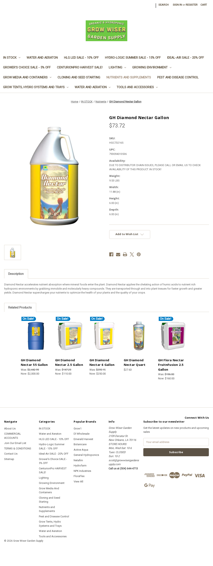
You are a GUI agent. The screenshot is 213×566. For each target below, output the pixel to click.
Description (16, 274)
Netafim (78, 460)
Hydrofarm (80, 465)
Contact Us (10, 453)
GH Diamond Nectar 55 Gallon (34, 362)
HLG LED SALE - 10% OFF (81, 57)
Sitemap (9, 459)
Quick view (35, 336)
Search (164, 4)
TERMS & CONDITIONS (17, 448)
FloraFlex (79, 476)
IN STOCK (10, 57)
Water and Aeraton (42, 57)
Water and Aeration (91, 87)
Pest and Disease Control (178, 77)
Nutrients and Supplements (128, 77)
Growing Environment (150, 67)
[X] (132, 254)
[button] (106, 550)
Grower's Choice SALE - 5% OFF (27, 67)
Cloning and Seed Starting (79, 77)
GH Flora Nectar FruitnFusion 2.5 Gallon (171, 364)
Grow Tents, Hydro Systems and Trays (34, 87)
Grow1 (78, 428)
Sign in (177, 4)
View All (78, 481)
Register (192, 4)
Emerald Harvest (83, 439)
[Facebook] (111, 254)
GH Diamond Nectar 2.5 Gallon (69, 362)
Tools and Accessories (135, 87)
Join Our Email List (15, 443)
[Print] (125, 254)
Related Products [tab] (20, 307)
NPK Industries (82, 470)
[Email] (118, 254)
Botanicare (80, 444)
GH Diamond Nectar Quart (135, 362)
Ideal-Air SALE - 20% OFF (185, 57)
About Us (10, 428)
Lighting (115, 67)
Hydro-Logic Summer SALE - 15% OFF (133, 57)
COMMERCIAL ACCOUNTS (12, 435)
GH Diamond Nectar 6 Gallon (102, 362)
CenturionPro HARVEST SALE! (80, 67)
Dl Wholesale (81, 433)
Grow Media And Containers (25, 77)
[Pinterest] (139, 254)
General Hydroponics (86, 454)
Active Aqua (81, 449)
